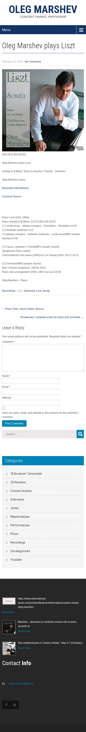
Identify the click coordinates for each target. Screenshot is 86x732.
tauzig (46, 290)
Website (6, 397)
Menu (6, 30)
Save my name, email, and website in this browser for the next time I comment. (40, 415)
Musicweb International (15, 188)
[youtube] (14, 705)
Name (6, 375)
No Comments (33, 61)
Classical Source (11, 196)
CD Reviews (18, 482)
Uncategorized (20, 551)
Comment (8, 341)
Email (6, 386)
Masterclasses (20, 516)
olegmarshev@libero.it (21, 683)
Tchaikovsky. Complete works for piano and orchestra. (52, 317)
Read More (8, 612)
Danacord (29, 290)
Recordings (8, 290)
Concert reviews (21, 491)
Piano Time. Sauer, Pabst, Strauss (23, 308)
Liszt (39, 290)
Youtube (16, 559)
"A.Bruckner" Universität (26, 473)
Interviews (17, 499)
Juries (14, 508)
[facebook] (6, 705)
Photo (14, 534)
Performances (20, 525)
